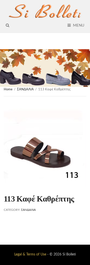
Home (8, 89)
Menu (78, 25)
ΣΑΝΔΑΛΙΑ (25, 89)
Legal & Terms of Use (30, 254)
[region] (45, 68)
